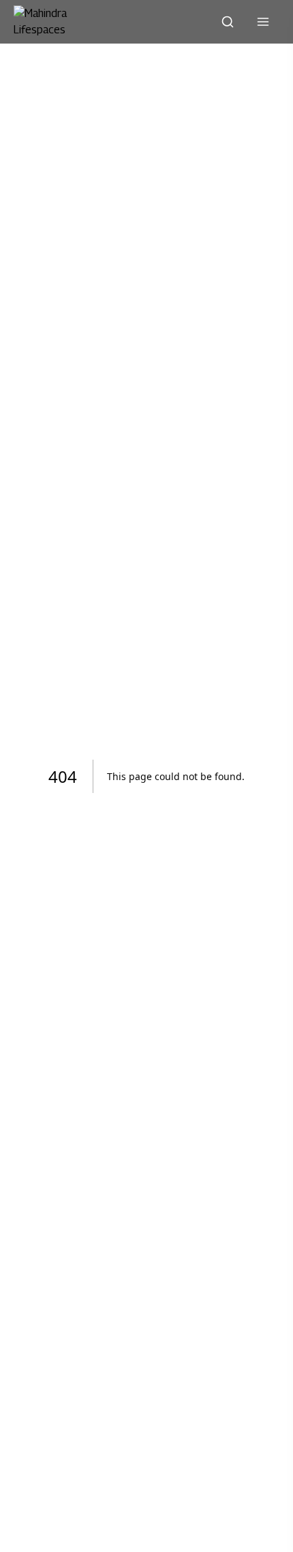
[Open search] (227, 21)
